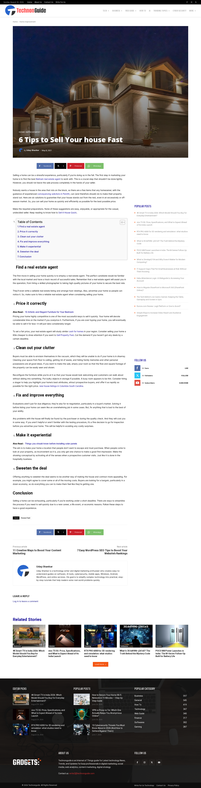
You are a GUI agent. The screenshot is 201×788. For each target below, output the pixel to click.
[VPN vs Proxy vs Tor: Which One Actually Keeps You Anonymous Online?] (82, 714)
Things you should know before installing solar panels (51, 443)
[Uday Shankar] (21, 150)
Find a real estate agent (32, 226)
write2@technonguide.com (81, 773)
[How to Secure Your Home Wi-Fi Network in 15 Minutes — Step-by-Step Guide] (82, 699)
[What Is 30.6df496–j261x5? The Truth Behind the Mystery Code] (136, 636)
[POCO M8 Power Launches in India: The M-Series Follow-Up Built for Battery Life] (172, 636)
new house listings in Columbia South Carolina (61, 386)
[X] (195, 2)
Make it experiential (30, 246)
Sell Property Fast (65, 335)
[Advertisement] (161, 183)
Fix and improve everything (34, 241)
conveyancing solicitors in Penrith (54, 194)
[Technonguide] (8, 10)
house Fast (25, 518)
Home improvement (28, 22)
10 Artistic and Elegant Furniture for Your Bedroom (49, 312)
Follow (184, 375)
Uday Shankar (32, 150)
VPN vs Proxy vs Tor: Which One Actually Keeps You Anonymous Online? (107, 713)
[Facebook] (187, 2)
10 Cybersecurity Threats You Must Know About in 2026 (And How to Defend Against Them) (108, 728)
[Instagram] (191, 2)
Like (186, 368)
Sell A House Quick (67, 212)
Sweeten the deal (29, 251)
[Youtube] (159, 762)
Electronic (17, 646)
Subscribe (183, 383)
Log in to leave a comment (25, 601)
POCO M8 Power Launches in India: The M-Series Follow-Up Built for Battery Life (170, 653)
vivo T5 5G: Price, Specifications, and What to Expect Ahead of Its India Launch (64, 653)
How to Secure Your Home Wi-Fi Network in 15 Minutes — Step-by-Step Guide (107, 698)
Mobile (51, 646)
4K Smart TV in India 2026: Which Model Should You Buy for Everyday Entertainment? (29, 653)
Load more (99, 664)
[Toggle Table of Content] (121, 222)
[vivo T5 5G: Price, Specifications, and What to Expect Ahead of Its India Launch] (64, 636)
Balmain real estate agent (48, 179)
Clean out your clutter (32, 236)
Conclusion (25, 256)
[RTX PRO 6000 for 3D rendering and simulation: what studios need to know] (100, 636)
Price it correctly (29, 231)
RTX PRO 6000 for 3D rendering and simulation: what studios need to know (99, 653)
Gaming (88, 646)
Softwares (124, 646)
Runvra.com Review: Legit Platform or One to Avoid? (159, 306)
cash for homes (76, 331)
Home (15, 22)
